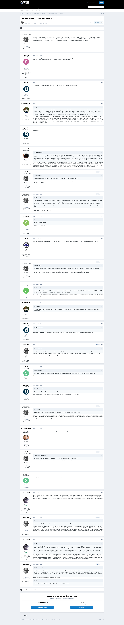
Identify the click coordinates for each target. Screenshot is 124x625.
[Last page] (29, 28)
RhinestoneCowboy (26, 429)
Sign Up (101, 2)
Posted (37, 33)
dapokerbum (29, 21)
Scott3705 (26, 366)
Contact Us (62, 623)
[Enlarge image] (33, 375)
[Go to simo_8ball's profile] (26, 223)
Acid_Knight (26, 492)
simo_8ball (26, 216)
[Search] (102, 7)
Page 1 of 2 (34, 28)
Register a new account (42, 607)
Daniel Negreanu (30, 6)
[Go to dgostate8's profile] (26, 89)
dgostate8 (26, 82)
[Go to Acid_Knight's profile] (26, 500)
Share (90, 22)
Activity (43, 6)
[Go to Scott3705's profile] (26, 373)
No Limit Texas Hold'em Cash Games (40, 23)
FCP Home (23, 6)
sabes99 (26, 55)
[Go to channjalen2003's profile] (26, 110)
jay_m (26, 284)
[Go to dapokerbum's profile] (22, 22)
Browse (38, 6)
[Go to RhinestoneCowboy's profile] (26, 437)
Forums (21, 10)
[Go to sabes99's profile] (26, 62)
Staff (32, 10)
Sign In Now (81, 607)
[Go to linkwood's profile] (26, 155)
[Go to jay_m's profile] (26, 291)
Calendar (27, 10)
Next (26, 28)
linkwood (26, 149)
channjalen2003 (26, 103)
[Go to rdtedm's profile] (26, 245)
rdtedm (26, 238)
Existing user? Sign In (92, 2)
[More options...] (102, 33)
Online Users (38, 10)
